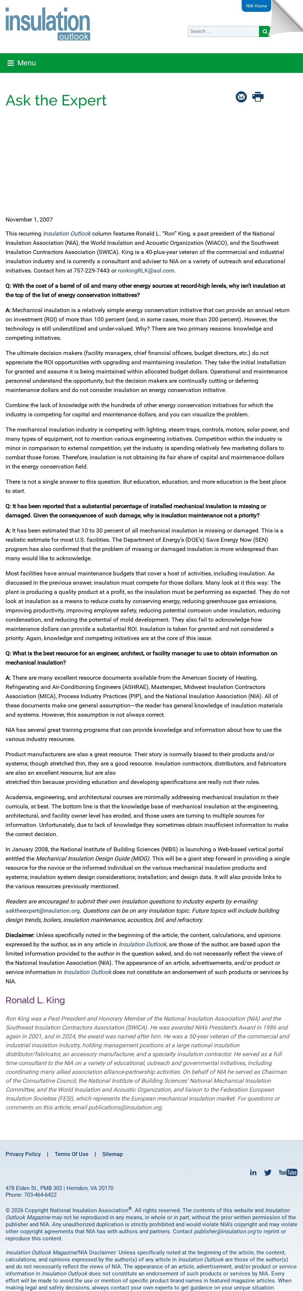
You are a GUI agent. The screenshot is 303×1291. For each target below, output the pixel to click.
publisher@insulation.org (224, 1231)
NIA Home (256, 6)
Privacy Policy (23, 1154)
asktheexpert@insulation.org (43, 910)
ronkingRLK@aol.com (146, 270)
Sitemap (112, 1154)
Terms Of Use (71, 1154)
